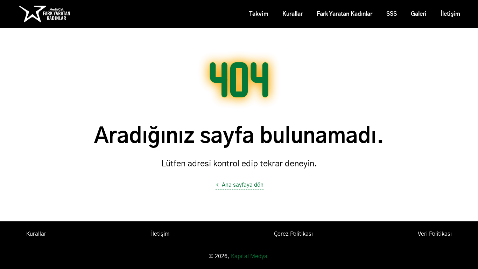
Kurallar (292, 14)
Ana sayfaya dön (242, 185)
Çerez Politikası (293, 234)
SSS (391, 14)
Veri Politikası (435, 234)
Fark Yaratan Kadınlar (344, 14)
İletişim (450, 14)
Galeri (419, 14)
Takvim (258, 14)
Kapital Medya (249, 256)
